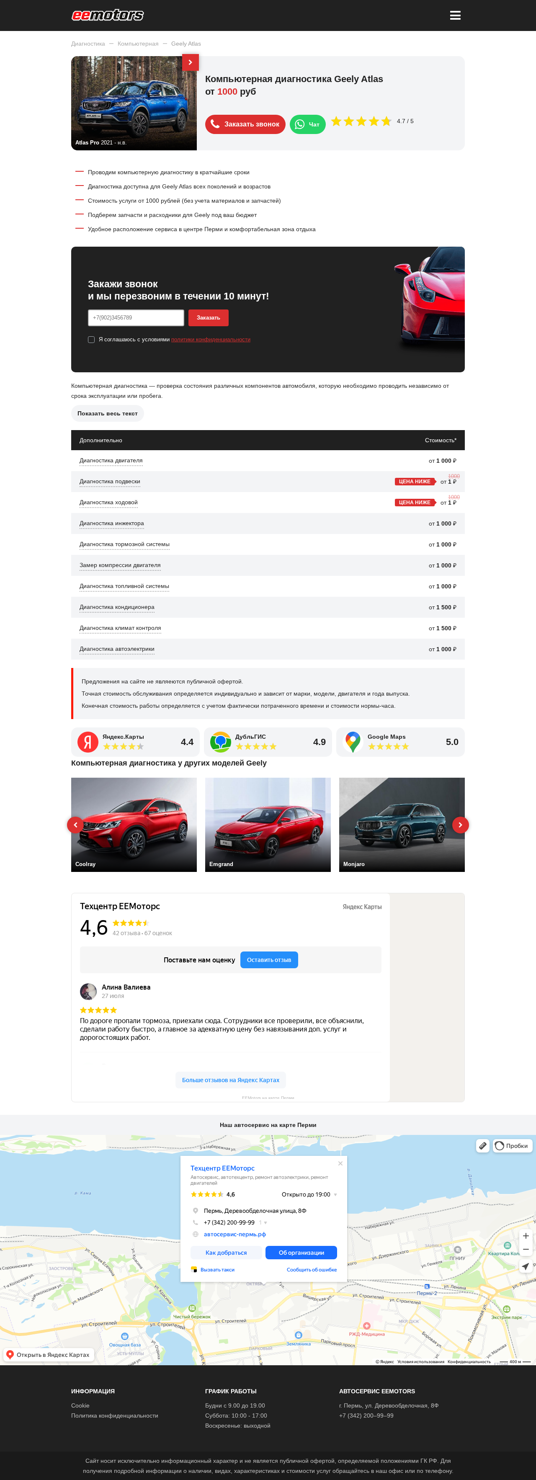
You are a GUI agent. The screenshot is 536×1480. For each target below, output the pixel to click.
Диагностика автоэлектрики (117, 648)
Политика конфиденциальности (114, 1415)
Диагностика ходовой (109, 502)
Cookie (80, 1405)
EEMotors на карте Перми (268, 1097)
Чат (314, 124)
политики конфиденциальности (210, 339)
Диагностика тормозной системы (125, 544)
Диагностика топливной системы (124, 586)
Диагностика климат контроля (120, 627)
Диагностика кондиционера (117, 606)
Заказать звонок (251, 124)
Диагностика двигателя (111, 460)
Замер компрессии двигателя (120, 565)
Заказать (208, 318)
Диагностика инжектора (112, 523)
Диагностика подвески (110, 481)
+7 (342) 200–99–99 (366, 1415)
